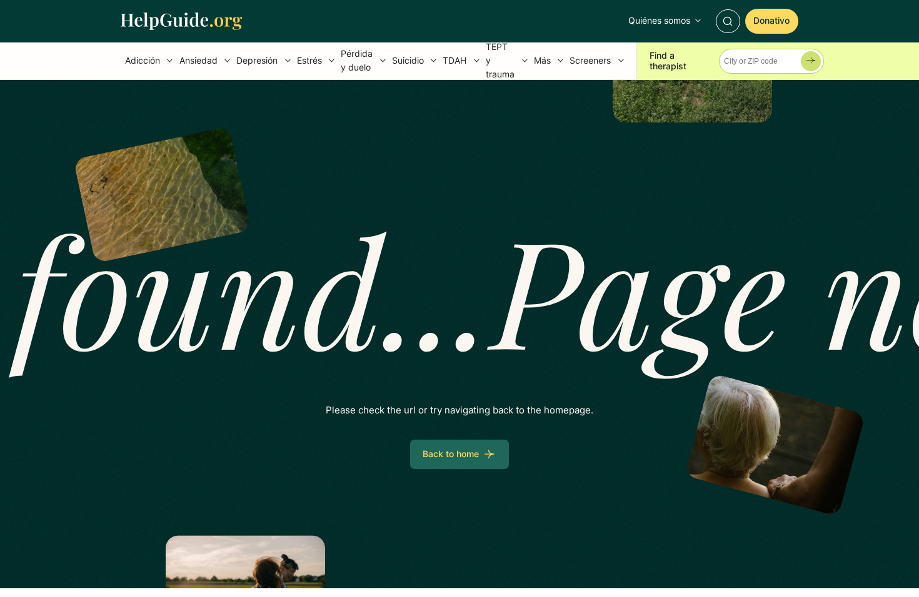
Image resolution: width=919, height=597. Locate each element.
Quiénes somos (659, 21)
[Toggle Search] (728, 21)
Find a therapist (668, 61)
